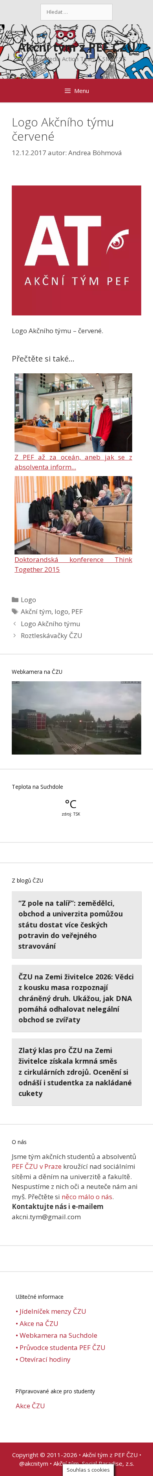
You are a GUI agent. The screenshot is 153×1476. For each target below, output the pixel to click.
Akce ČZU (30, 1405)
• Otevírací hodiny (43, 1359)
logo (61, 611)
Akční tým (36, 611)
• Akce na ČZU (37, 1323)
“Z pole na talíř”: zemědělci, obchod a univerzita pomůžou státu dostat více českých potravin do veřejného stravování (70, 924)
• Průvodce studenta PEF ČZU (61, 1347)
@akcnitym (33, 1463)
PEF (77, 611)
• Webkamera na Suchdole (56, 1335)
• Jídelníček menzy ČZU (51, 1311)
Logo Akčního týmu (50, 623)
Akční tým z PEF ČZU (77, 47)
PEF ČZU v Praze (37, 1166)
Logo (28, 599)
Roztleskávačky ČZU (51, 635)
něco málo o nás (87, 1196)
